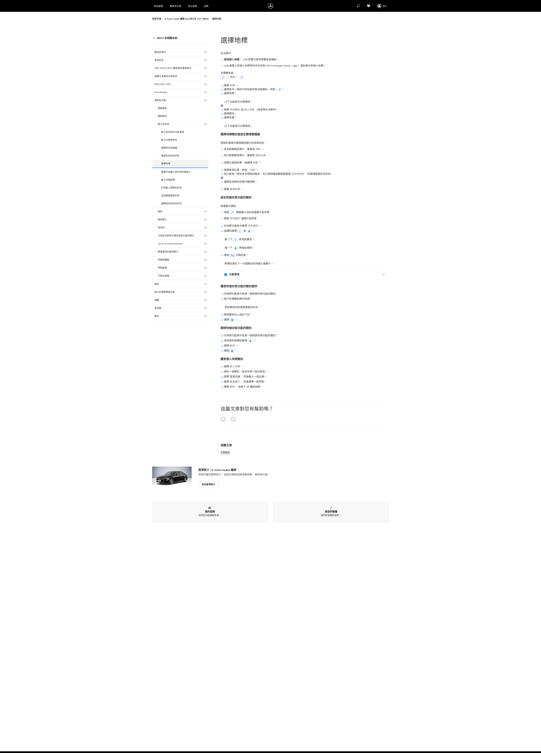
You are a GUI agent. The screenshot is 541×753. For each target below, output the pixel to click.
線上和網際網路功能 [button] (164, 292)
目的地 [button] (161, 227)
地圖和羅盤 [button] (163, 259)
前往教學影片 (208, 484)
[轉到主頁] (271, 6)
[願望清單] (368, 6)
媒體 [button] (156, 300)
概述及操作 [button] (160, 52)
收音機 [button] (157, 308)
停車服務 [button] (162, 267)
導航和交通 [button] (160, 100)
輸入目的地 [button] (163, 124)
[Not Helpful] (233, 419)
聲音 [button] (156, 316)
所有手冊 (156, 18)
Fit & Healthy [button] (160, 92)
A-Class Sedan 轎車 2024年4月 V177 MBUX (187, 18)
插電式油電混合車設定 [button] (165, 76)
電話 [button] (156, 283)
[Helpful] (223, 419)
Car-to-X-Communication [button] (170, 243)
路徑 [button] (160, 211)
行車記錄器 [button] (163, 275)
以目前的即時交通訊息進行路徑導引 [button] (176, 235)
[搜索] (358, 6)
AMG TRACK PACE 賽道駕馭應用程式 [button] (172, 68)
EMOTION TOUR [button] (162, 84)
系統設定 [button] (159, 60)
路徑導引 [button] (162, 219)
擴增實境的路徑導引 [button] (168, 251)
